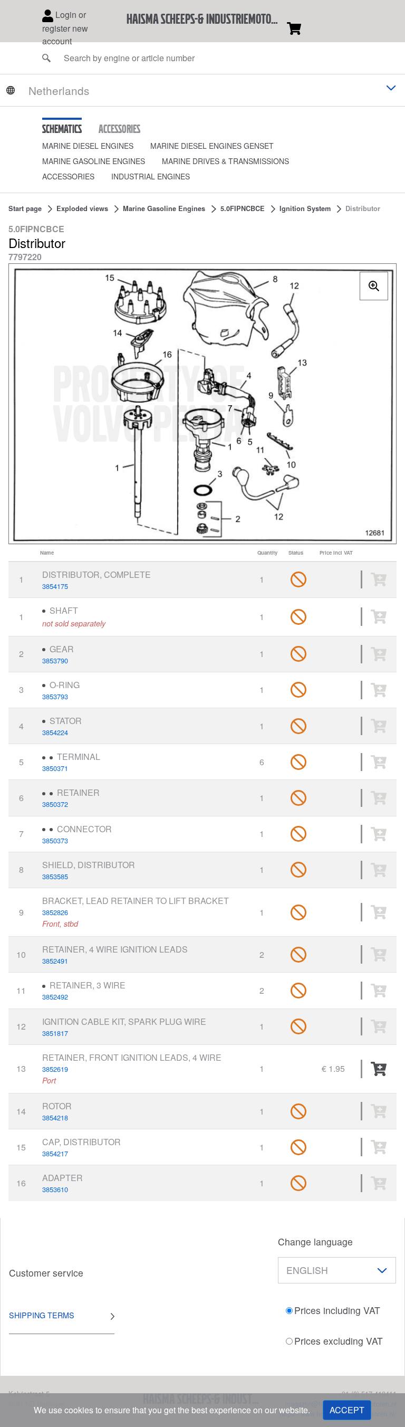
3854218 (55, 1117)
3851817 (55, 1033)
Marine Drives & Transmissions (225, 161)
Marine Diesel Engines (87, 145)
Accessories (68, 176)
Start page (25, 208)
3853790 (55, 660)
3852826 (55, 912)
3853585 (55, 876)
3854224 (55, 732)
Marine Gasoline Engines (93, 161)
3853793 (55, 696)
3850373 (55, 840)
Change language (315, 1241)
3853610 (55, 1189)
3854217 (55, 1153)
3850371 (55, 768)
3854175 (55, 586)
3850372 (55, 804)
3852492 (55, 997)
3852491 (55, 961)
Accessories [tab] (119, 128)
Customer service (46, 1272)
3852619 (55, 1069)
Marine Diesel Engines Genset (212, 145)
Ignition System (305, 208)
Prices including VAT (337, 1310)
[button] (96, 146)
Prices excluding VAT (338, 1340)
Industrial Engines (150, 176)
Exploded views (82, 208)
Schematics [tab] (62, 128)
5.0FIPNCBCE (242, 208)
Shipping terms (41, 1314)
